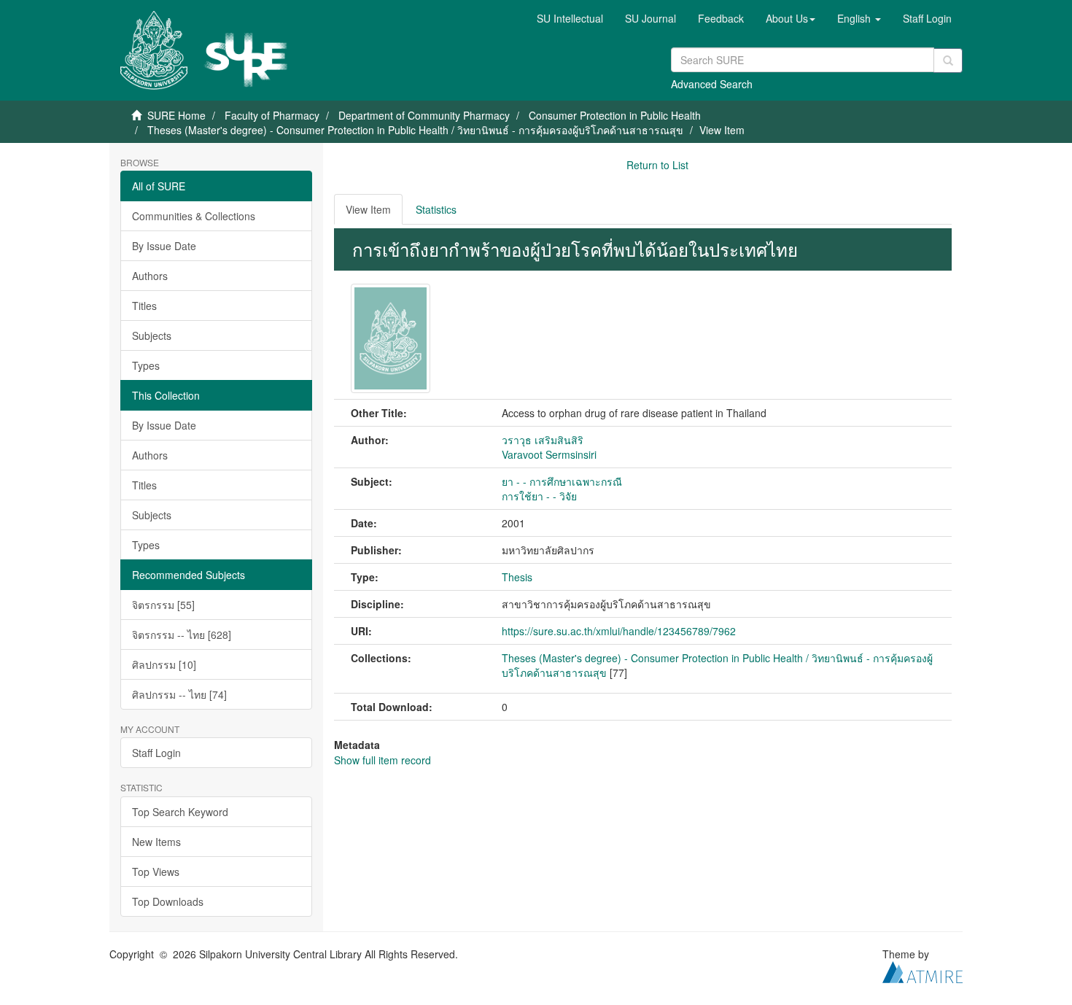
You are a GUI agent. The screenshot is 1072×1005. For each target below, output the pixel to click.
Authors (150, 275)
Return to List (657, 165)
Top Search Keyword (180, 811)
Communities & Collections (193, 216)
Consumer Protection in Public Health (615, 115)
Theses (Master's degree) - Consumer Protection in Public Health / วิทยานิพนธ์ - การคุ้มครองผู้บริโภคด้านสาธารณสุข (415, 130)
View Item (368, 209)
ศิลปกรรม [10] (164, 664)
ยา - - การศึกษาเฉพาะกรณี (562, 481)
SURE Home (176, 115)
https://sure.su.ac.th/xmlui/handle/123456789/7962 (619, 631)
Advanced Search (712, 84)
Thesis (517, 577)
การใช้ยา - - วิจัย (539, 496)
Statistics (436, 209)
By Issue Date (164, 245)
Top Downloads (167, 901)
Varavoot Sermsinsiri (549, 454)
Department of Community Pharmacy (424, 115)
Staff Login (156, 752)
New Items (156, 841)
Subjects (151, 335)
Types (146, 365)
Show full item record (382, 760)
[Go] (948, 60)
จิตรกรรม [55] (163, 604)
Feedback (721, 18)
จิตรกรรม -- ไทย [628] (181, 634)
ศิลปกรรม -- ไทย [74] (179, 694)
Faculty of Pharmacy (272, 115)
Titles (144, 305)
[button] (790, 18)
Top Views (155, 871)
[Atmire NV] (922, 970)
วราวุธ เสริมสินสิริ (542, 439)
